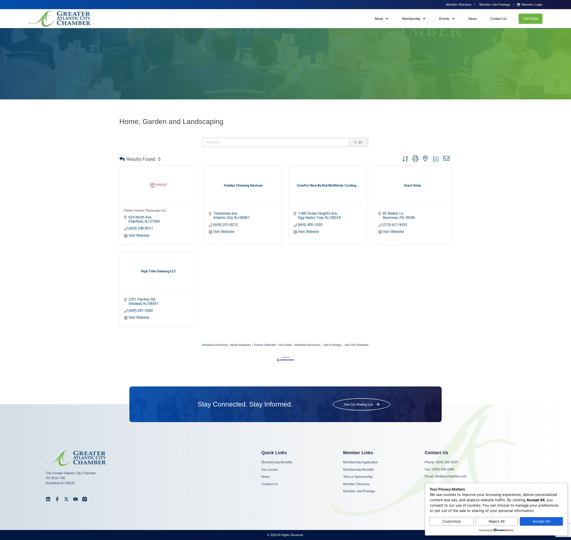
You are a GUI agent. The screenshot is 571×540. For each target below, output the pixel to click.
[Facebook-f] (57, 499)
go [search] (360, 142)
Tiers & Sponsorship (357, 476)
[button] (122, 159)
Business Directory (215, 345)
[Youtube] (75, 499)
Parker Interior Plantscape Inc (145, 210)
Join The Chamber (356, 345)
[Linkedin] (48, 499)
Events (444, 19)
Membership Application (360, 462)
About (378, 19)
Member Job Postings (359, 491)
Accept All (541, 521)
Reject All (497, 521)
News (472, 19)
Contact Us (498, 19)
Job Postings (332, 345)
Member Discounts (307, 345)
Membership (411, 19)
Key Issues (269, 469)
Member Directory (356, 484)
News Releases (240, 345)
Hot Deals (285, 345)
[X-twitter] (66, 499)
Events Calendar (265, 345)
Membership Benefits (276, 462)
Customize (452, 521)
